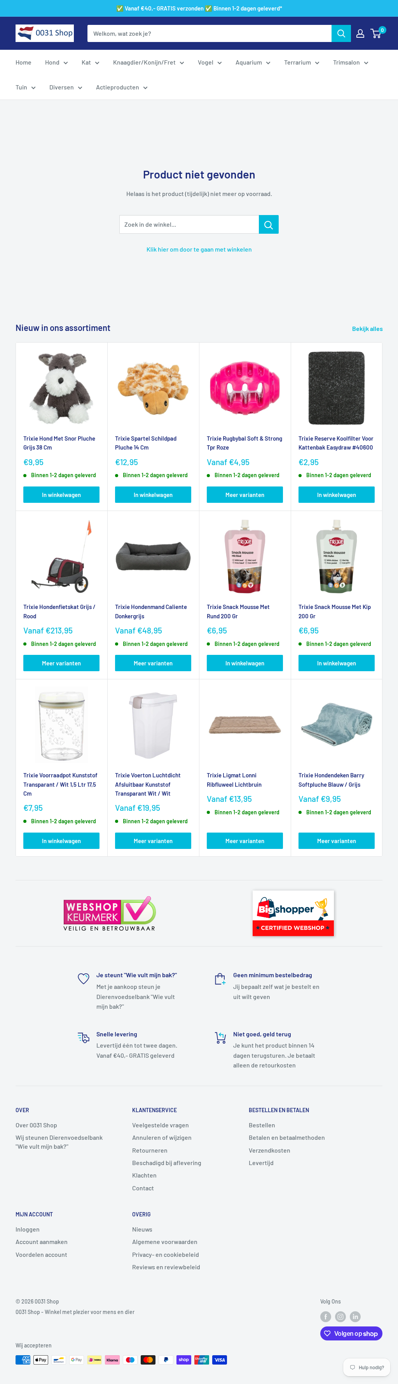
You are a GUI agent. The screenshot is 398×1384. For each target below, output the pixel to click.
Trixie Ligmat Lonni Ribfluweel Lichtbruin (234, 779)
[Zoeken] (341, 33)
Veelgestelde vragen (160, 1125)
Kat (86, 62)
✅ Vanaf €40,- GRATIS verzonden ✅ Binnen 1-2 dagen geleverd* (199, 8)
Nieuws (142, 1229)
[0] (376, 33)
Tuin (21, 87)
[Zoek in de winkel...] (269, 224)
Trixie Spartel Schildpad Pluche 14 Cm (145, 443)
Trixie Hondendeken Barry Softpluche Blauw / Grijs (331, 779)
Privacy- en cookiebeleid (165, 1254)
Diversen (61, 87)
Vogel (205, 62)
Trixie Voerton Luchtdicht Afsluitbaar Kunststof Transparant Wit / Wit (148, 784)
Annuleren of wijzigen (162, 1137)
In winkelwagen (61, 494)
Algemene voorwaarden (164, 1241)
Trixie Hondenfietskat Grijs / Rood (59, 611)
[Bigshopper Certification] (293, 887)
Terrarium (297, 62)
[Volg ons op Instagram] (340, 1316)
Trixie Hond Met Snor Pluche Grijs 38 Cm (59, 443)
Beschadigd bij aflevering (166, 1162)
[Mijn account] (360, 33)
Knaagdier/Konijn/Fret (144, 62)
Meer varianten (244, 494)
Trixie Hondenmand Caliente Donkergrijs (151, 611)
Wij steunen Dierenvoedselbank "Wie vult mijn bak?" (59, 1142)
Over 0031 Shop (36, 1125)
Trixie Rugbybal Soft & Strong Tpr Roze (244, 443)
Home (23, 62)
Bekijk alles (368, 328)
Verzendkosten (269, 1150)
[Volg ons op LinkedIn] (355, 1316)
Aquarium (249, 62)
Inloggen (28, 1229)
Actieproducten (117, 87)
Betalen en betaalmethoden (287, 1137)
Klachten (144, 1175)
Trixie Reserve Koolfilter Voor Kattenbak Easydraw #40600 (336, 443)
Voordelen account (41, 1254)
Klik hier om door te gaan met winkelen (199, 249)
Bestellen (262, 1125)
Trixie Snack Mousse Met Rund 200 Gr (238, 611)
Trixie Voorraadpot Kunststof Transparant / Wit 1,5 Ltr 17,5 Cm (60, 784)
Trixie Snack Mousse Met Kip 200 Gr (334, 611)
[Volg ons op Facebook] (325, 1316)
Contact (143, 1188)
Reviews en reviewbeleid (166, 1266)
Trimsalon (346, 62)
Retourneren (150, 1150)
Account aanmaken (42, 1241)
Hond (52, 62)
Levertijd (261, 1162)
